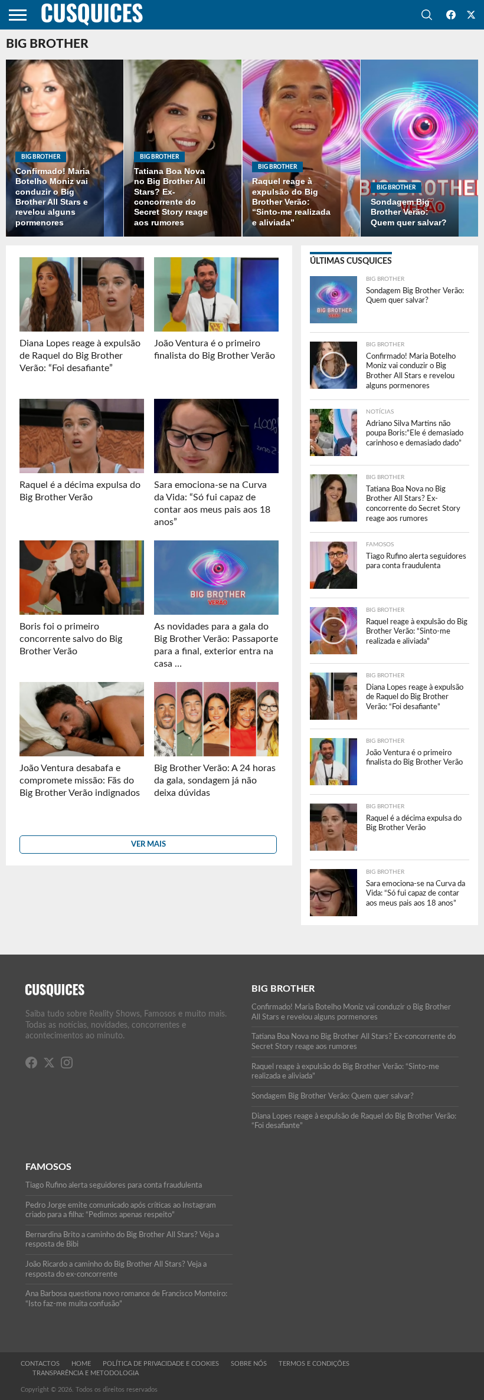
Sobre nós (249, 1363)
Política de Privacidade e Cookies (161, 1363)
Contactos (40, 1363)
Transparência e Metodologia (85, 1373)
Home (81, 1363)
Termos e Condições (314, 1363)
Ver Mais (148, 844)
